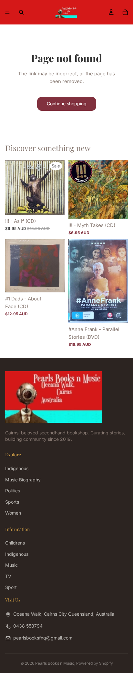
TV (8, 576)
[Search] (21, 12)
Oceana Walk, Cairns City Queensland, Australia (63, 614)
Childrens (15, 543)
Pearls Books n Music (54, 663)
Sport (11, 587)
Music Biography (23, 479)
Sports (12, 502)
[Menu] (7, 12)
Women (13, 513)
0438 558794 (28, 626)
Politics (12, 490)
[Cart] (125, 12)
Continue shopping (67, 103)
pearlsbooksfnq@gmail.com (42, 638)
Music (11, 565)
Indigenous (16, 468)
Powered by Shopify (94, 663)
